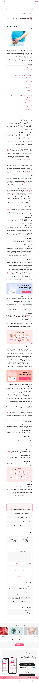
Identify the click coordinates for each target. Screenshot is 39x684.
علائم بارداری (24, 122)
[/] (36, 1)
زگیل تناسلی (16, 302)
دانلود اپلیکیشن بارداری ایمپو (26, 378)
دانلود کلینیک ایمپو (26, 291)
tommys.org (17, 500)
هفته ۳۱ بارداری (16, 194)
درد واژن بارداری (26, 300)
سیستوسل (30, 261)
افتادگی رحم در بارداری (28, 315)
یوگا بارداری (8, 451)
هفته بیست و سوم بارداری (26, 177)
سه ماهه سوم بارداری (28, 190)
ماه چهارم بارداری (29, 171)
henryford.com (30, 500)
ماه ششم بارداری (25, 182)
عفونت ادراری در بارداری (17, 236)
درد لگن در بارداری (12, 193)
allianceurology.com (23, 500)
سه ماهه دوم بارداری (28, 164)
